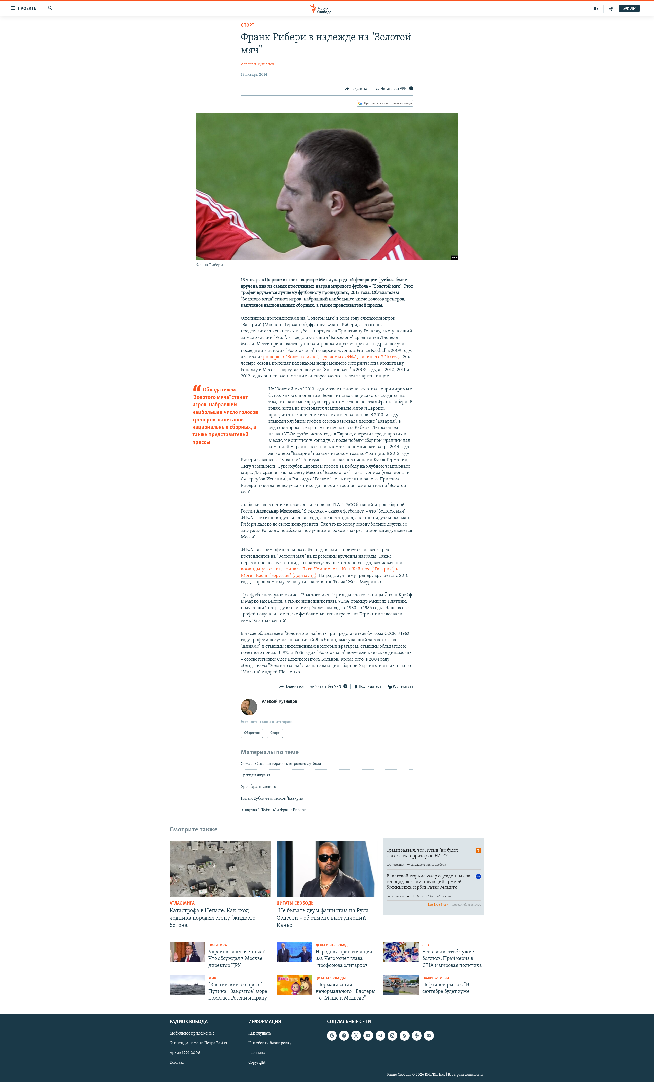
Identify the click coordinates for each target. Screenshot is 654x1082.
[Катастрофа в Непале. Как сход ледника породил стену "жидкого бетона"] (220, 869)
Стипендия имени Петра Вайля (198, 1043)
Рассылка (256, 1053)
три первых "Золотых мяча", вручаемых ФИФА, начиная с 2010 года (331, 357)
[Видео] (596, 9)
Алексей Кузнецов (257, 64)
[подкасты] (611, 9)
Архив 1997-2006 (185, 1053)
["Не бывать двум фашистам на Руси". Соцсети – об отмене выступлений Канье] (327, 869)
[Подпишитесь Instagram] (392, 1035)
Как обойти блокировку (269, 1043)
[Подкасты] (417, 1035)
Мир (212, 978)
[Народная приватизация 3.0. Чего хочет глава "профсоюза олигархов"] (294, 952)
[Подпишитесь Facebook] (344, 1035)
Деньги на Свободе (332, 945)
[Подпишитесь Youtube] (368, 1035)
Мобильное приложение (192, 1033)
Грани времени (435, 978)
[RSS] (404, 1035)
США (425, 945)
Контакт (177, 1063)
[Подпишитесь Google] (332, 1035)
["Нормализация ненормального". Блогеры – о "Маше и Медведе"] (294, 985)
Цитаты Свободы (296, 903)
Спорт (247, 25)
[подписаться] (429, 1035)
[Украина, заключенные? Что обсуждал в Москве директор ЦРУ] (187, 952)
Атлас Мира (182, 903)
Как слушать (259, 1033)
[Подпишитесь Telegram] (380, 1035)
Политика (217, 945)
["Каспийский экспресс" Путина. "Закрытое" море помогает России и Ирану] (187, 985)
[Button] (357, 89)
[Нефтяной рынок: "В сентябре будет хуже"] (401, 985)
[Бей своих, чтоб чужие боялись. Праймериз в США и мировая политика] (401, 952)
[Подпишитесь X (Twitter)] (356, 1035)
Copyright (256, 1063)
